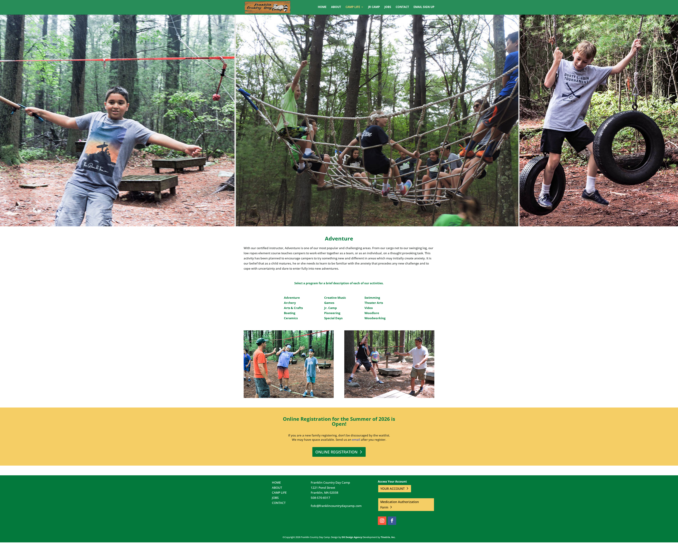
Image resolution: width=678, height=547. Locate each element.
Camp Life (353, 7)
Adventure (292, 298)
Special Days (333, 318)
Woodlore (371, 313)
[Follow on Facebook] (392, 520)
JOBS (275, 498)
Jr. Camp (330, 308)
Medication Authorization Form (399, 504)
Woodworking (375, 318)
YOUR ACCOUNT (392, 488)
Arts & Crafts (293, 308)
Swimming (372, 298)
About (336, 7)
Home (322, 7)
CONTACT (279, 503)
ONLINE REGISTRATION (336, 451)
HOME (276, 482)
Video (368, 308)
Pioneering (332, 313)
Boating (289, 313)
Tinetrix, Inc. (388, 537)
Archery (290, 303)
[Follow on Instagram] (382, 520)
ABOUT (277, 488)
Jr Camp (374, 7)
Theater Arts (373, 303)
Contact (402, 7)
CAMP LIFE (279, 492)
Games (329, 303)
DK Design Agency (352, 537)
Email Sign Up (424, 7)
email (356, 440)
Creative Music (335, 298)
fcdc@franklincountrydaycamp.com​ (336, 506)
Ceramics (291, 318)
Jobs (387, 7)
